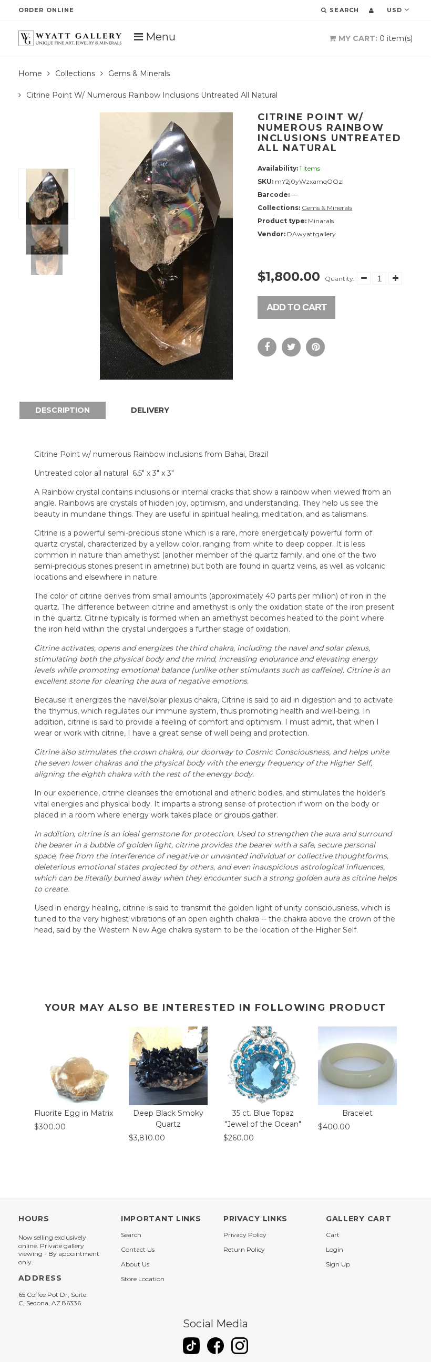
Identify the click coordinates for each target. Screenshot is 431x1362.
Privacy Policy (244, 1235)
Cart (333, 1235)
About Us (135, 1264)
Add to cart (296, 307)
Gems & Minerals (139, 73)
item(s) (375, 38)
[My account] (371, 10)
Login (334, 1249)
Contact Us (138, 1249)
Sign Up (338, 1264)
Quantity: (340, 278)
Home (30, 73)
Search (131, 1235)
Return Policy (244, 1249)
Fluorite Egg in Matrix (73, 1113)
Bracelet (357, 1113)
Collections (75, 73)
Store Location (143, 1279)
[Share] (267, 347)
